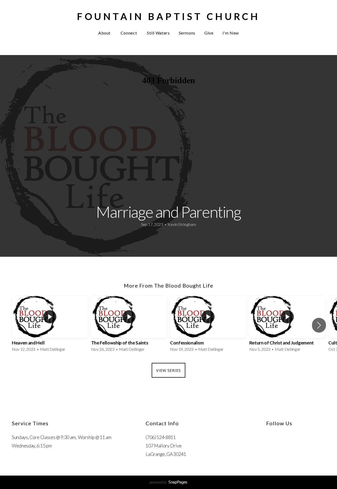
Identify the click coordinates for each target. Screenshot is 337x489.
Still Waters (158, 32)
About (105, 32)
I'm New (230, 32)
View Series (168, 370)
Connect (129, 32)
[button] (319, 325)
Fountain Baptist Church (168, 16)
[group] (50, 325)
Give (209, 32)
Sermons (187, 32)
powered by (168, 482)
